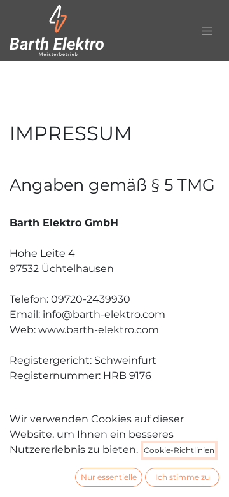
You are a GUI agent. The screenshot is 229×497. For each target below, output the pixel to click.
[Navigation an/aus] (207, 30)
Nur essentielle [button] (109, 477)
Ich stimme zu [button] (182, 477)
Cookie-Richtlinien (179, 450)
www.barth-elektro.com (98, 330)
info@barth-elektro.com (104, 314)
